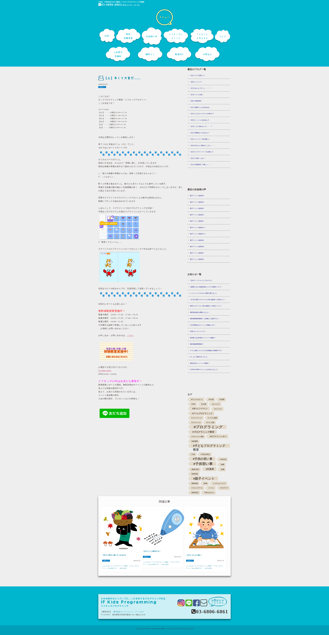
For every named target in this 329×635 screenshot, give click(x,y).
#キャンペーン (199, 408)
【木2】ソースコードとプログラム (201, 280)
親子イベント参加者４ (197, 202)
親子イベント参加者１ (197, 221)
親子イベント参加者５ (197, 195)
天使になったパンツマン (198, 331)
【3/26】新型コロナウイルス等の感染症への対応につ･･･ (208, 299)
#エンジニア (216, 404)
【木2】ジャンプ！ (196, 82)
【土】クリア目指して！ (198, 75)
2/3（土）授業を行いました (199, 357)
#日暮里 (210, 469)
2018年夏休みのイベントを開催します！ (203, 325)
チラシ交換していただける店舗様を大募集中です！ (206, 350)
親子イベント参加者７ (197, 253)
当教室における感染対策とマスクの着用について (205, 287)
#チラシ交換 (210, 422)
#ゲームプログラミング (202, 413)
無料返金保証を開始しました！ (200, 312)
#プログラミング (208, 427)
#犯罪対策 (194, 474)
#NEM (193, 404)
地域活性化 (194, 492)
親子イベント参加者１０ (198, 234)
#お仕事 (203, 404)
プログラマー (224, 488)
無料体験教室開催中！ (197, 344)
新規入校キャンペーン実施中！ (200, 363)
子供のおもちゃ (209, 492)
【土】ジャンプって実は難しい (200, 139)
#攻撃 (222, 464)
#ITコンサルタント (197, 399)
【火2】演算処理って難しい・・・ (201, 164)
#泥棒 (222, 469)
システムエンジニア (219, 483)
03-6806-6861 (111, 4)
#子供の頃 (223, 459)
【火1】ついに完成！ (197, 94)
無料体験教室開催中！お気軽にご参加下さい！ (205, 318)
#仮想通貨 (194, 441)
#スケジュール (196, 422)
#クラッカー (218, 409)
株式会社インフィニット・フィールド (128, 612)
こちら (130, 335)
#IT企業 (211, 399)
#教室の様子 (195, 469)
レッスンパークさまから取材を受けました (203, 293)
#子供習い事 (203, 464)
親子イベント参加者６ (197, 259)
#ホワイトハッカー (218, 436)
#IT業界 (221, 399)
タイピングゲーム (197, 488)
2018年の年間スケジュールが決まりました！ (204, 369)
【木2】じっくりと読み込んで (199, 120)
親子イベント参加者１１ (198, 227)
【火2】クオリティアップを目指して (201, 152)
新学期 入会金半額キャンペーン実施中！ (203, 338)
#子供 (193, 454)
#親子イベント (204, 478)
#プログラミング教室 (203, 432)
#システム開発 (212, 418)
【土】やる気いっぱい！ (198, 158)
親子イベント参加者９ (197, 240)
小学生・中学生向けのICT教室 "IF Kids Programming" (162, 628)
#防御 (205, 483)
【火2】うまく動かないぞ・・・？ (201, 126)
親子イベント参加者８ (197, 246)
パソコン (211, 488)
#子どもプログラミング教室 (209, 446)
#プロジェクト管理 (197, 436)
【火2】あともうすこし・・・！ (200, 88)
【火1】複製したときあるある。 (200, 107)
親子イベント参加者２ (197, 215)
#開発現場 (194, 483)
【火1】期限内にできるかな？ (199, 133)
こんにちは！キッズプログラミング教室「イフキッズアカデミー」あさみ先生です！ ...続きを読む (161, 563)
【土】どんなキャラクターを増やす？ (202, 113)
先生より (102, 87)
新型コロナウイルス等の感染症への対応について (205, 306)
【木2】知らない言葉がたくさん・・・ (202, 145)
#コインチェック (196, 418)
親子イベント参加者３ (197, 208)
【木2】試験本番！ (196, 101)
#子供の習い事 (202, 458)
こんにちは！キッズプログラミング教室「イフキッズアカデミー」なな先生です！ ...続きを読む (120, 567)
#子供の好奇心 (205, 454)
